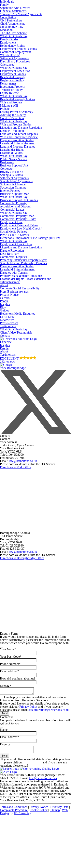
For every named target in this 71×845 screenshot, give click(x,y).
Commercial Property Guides (18, 219)
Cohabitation (8, 17)
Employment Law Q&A (15, 71)
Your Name (8, 649)
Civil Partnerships (11, 20)
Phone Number (10, 664)
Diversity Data (59, 807)
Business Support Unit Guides (19, 200)
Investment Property (12, 86)
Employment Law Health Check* (21, 228)
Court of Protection (12, 118)
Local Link (7, 316)
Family (4, 4)
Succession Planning (13, 187)
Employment (8, 42)
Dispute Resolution (12, 130)
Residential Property (12, 77)
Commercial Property (13, 203)
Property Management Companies (21, 275)
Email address (9, 671)
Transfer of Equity (11, 89)
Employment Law (11, 222)
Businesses (7, 162)
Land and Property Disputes (17, 146)
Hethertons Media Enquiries (17, 313)
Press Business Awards (14, 291)
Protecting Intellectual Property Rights (23, 260)
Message (5, 685)
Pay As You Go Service (14, 234)
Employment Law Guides (16, 244)
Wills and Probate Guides (16, 124)
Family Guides (9, 39)
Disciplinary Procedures (15, 61)
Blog (3, 307)
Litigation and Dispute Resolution (21, 127)
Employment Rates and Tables (19, 225)
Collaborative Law (11, 26)
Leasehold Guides (11, 152)
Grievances (7, 64)
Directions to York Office (15, 467)
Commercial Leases (12, 209)
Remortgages (8, 83)
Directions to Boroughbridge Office (22, 558)
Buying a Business (11, 171)
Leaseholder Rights (12, 149)
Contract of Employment (15, 52)
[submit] (1, 647)
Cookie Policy (39, 810)
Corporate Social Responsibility (19, 288)
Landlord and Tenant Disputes (19, 134)
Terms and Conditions (13, 807)
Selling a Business (11, 175)
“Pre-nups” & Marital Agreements (21, 14)
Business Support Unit (14, 165)
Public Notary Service (13, 159)
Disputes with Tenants (14, 272)
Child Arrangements (12, 23)
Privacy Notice (9, 294)
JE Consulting (22, 813)
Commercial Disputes (13, 256)
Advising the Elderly (13, 115)
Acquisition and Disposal (15, 206)
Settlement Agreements (14, 58)
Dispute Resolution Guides (17, 140)
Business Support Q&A (15, 193)
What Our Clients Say (13, 36)
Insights (5, 304)
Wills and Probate (11, 102)
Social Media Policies (13, 231)
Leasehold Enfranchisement (17, 143)
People (4, 301)
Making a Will (10, 105)
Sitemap (55, 810)
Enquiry (5, 744)
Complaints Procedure (14, 810)
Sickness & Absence (12, 184)
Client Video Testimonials (16, 332)
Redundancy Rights (12, 45)
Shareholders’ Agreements (16, 181)
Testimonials (8, 326)
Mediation (6, 30)
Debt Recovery (9, 253)
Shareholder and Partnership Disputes (23, 263)
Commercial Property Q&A (17, 216)
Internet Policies (10, 190)
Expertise (6, 342)
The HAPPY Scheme (13, 33)
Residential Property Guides (17, 99)
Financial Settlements (13, 11)
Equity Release (9, 93)
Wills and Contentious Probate (19, 137)
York (3, 368)
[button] (35, 361)
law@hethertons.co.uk (23, 461)
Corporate (6, 168)
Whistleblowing (10, 55)
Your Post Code (10, 656)
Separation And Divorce (15, 7)
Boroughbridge (16, 368)
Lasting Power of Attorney (16, 111)
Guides (4, 310)
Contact (5, 335)
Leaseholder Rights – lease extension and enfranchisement (25, 280)
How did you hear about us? (17, 678)
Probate (4, 108)
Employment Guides (13, 74)
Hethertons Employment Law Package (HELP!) (30, 238)
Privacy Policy (28, 706)
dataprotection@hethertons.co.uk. (49, 709)
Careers (4, 297)
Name (3, 729)
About (4, 285)
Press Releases (9, 323)
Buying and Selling (12, 80)
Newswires (7, 320)
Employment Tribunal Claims (18, 48)
